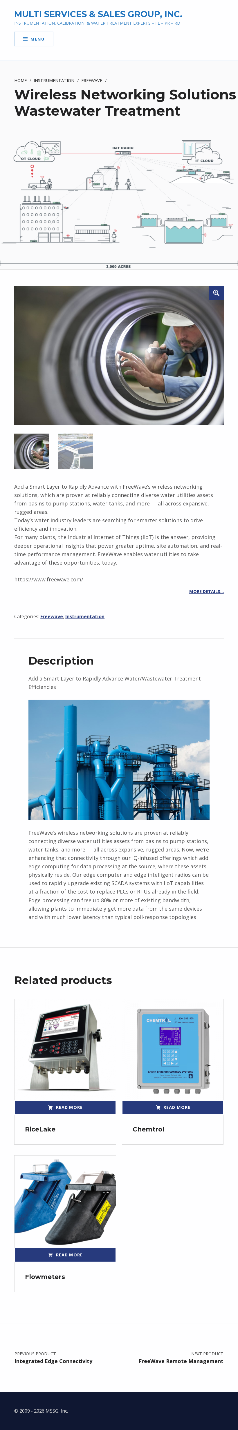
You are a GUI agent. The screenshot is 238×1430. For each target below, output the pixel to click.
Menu (37, 39)
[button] (216, 293)
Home (20, 80)
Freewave (91, 80)
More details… (206, 591)
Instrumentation (54, 80)
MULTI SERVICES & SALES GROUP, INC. (98, 14)
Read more (69, 1107)
